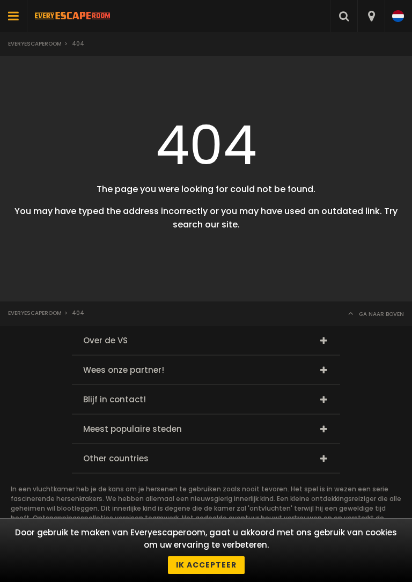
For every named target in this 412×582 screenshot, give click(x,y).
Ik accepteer (206, 564)
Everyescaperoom (35, 44)
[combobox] (371, 16)
